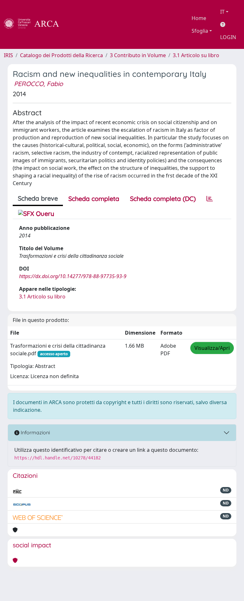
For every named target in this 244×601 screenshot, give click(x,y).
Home (199, 18)
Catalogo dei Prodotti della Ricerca (61, 55)
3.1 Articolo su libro (196, 55)
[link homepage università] (76, 24)
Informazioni (34, 432)
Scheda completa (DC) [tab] (163, 199)
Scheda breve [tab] (38, 198)
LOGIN (228, 37)
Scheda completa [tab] (93, 199)
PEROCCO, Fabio (38, 84)
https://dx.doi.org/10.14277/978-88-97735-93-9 (72, 276)
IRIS (8, 55)
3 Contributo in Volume (138, 55)
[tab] (209, 198)
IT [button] (222, 11)
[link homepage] (35, 24)
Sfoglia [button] (200, 30)
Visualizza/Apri (212, 347)
